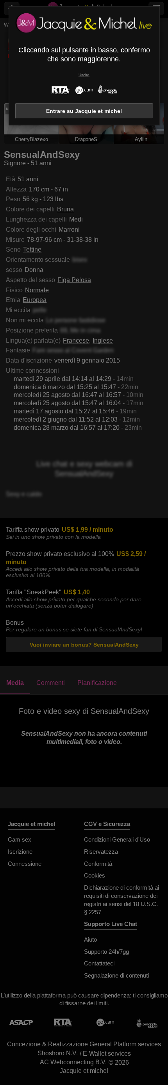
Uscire (84, 75)
